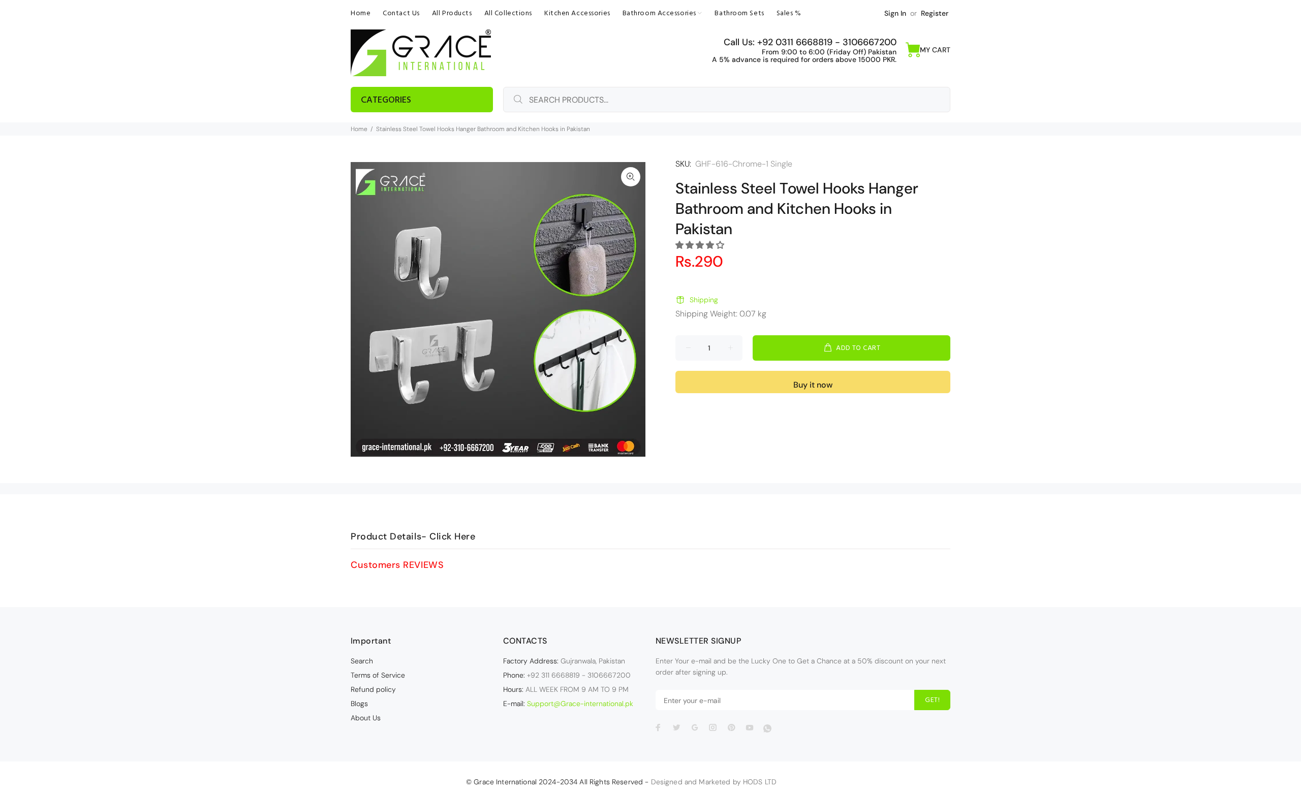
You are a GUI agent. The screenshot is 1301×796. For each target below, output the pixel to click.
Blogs (359, 703)
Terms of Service (378, 675)
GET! (932, 700)
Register (934, 13)
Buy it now (812, 384)
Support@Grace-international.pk (580, 703)
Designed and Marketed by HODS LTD (714, 781)
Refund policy (373, 689)
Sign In (895, 13)
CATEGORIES (386, 100)
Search (362, 660)
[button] (700, 245)
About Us (366, 717)
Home (359, 129)
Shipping (704, 299)
